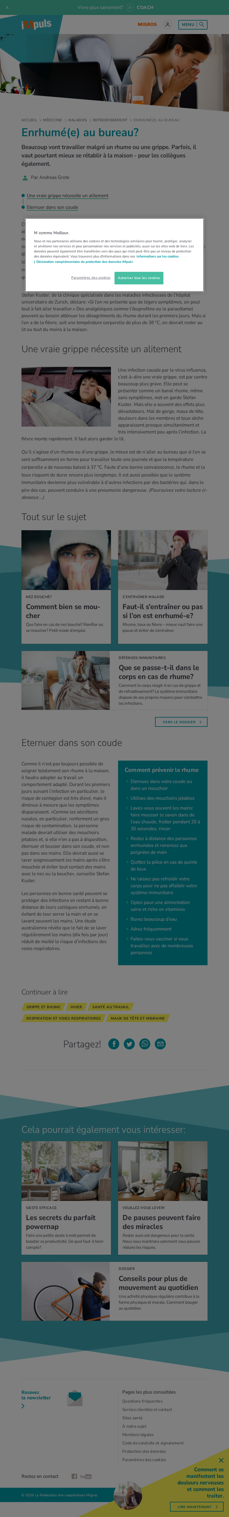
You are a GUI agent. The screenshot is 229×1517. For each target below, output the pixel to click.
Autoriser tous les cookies (139, 277)
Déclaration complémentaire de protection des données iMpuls (84, 261)
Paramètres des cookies (91, 277)
